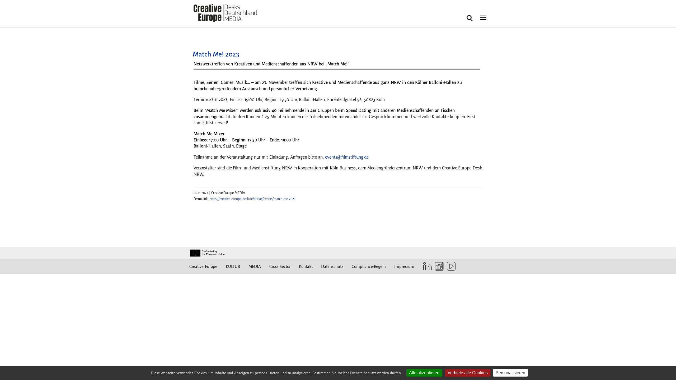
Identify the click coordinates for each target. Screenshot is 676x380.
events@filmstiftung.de (347, 157)
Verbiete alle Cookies (468, 372)
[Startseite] (225, 13)
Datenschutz (332, 266)
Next (473, 71)
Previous (203, 71)
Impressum (404, 266)
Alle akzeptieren (424, 372)
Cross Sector (279, 266)
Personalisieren (510, 372)
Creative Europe (203, 266)
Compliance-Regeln (369, 266)
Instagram (438, 266)
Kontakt (306, 266)
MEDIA (254, 266)
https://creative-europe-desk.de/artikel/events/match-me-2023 (252, 199)
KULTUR (233, 266)
